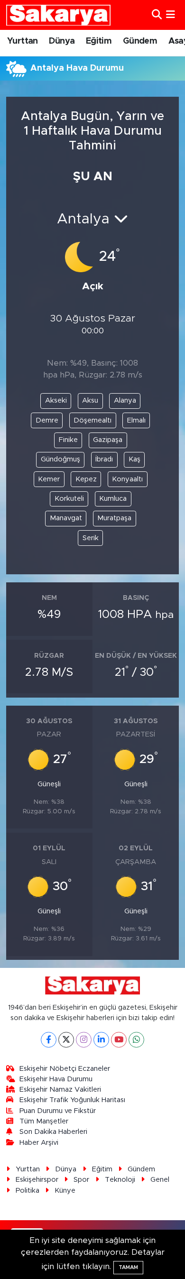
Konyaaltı (127, 479)
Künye (65, 1190)
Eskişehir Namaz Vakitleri (60, 1089)
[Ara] (157, 15)
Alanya (125, 400)
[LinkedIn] (101, 1040)
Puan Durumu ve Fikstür (57, 1110)
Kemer (49, 479)
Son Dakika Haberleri (53, 1131)
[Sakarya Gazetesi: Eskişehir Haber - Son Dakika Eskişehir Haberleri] (58, 15)
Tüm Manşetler (43, 1121)
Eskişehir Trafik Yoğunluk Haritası (72, 1100)
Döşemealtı (92, 420)
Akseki (56, 400)
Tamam (128, 1267)
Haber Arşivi (38, 1142)
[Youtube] (119, 1040)
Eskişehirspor (37, 1179)
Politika (27, 1190)
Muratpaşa (114, 518)
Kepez (86, 479)
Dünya (61, 41)
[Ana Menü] (170, 15)
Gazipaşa (107, 439)
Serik (91, 538)
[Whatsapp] (136, 1040)
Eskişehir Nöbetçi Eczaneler (64, 1068)
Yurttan (22, 41)
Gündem (140, 41)
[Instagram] (84, 1040)
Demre (47, 420)
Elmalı (136, 420)
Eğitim (98, 41)
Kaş (134, 459)
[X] (66, 1040)
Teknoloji (120, 1179)
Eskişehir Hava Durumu (55, 1079)
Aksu (90, 400)
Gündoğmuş (60, 459)
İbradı (104, 459)
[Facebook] (48, 1040)
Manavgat (66, 518)
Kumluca (113, 498)
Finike (68, 439)
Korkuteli (69, 498)
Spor (81, 1179)
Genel (159, 1179)
